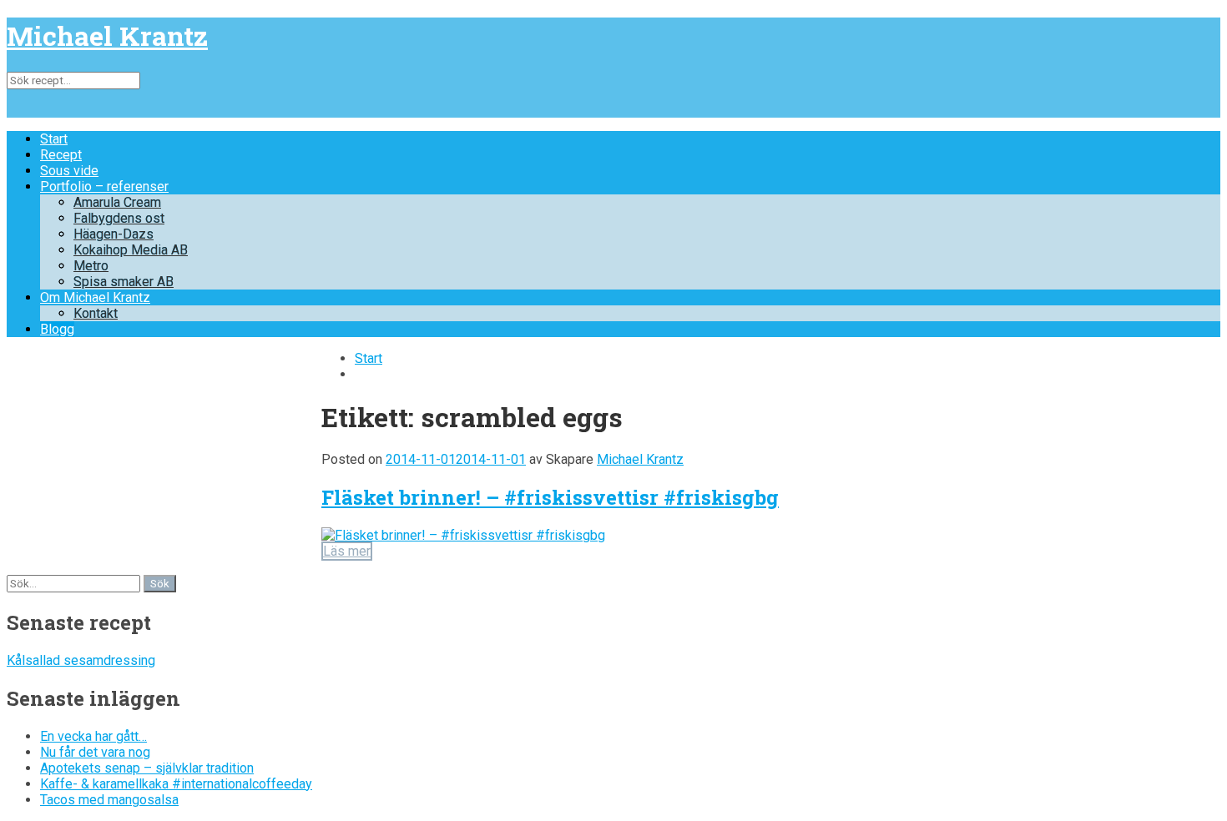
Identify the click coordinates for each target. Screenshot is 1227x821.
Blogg (57, 329)
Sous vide (69, 171)
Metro (91, 266)
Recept (61, 155)
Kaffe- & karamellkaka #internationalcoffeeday (176, 784)
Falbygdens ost (118, 218)
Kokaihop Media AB (130, 250)
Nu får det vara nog (95, 752)
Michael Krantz (107, 35)
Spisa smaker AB (123, 282)
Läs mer (347, 551)
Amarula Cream (117, 202)
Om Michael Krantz (95, 297)
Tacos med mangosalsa (109, 800)
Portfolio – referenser (104, 186)
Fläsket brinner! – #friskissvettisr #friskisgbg (550, 497)
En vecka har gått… (93, 736)
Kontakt (95, 313)
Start (54, 139)
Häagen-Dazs (113, 234)
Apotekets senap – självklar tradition (147, 768)
